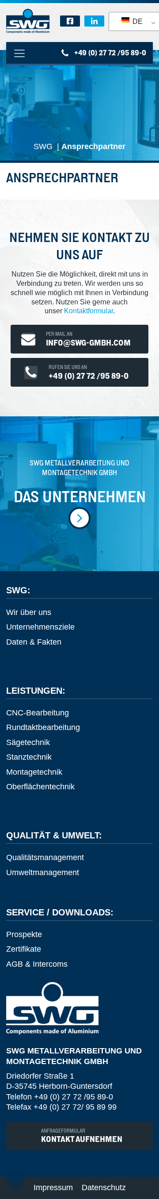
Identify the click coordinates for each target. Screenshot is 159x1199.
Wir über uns (28, 612)
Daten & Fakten (33, 642)
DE (137, 21)
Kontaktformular (88, 311)
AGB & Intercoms (37, 964)
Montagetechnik (34, 772)
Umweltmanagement (42, 872)
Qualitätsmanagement (45, 857)
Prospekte (24, 934)
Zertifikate (23, 949)
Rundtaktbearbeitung (43, 727)
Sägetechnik (28, 742)
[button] (16, 1183)
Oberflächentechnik (40, 786)
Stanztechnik (29, 757)
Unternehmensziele (40, 627)
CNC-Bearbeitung (37, 712)
